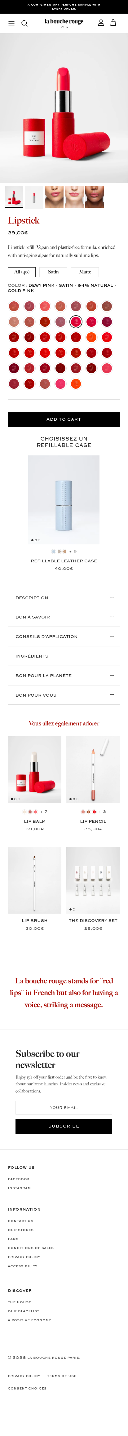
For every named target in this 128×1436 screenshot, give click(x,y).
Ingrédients (31, 656)
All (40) (21, 272)
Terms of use (61, 1376)
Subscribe (63, 1126)
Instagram (19, 1188)
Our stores (20, 1230)
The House (19, 1302)
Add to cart (64, 420)
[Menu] (11, 23)
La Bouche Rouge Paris (53, 1358)
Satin (53, 272)
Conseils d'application (46, 637)
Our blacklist (23, 1311)
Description (31, 598)
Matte (85, 272)
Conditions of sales (31, 1248)
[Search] (27, 23)
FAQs (13, 1239)
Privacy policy (24, 1257)
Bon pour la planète (43, 676)
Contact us (20, 1221)
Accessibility (22, 1266)
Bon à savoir (32, 617)
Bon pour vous (35, 696)
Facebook (18, 1179)
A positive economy (29, 1320)
